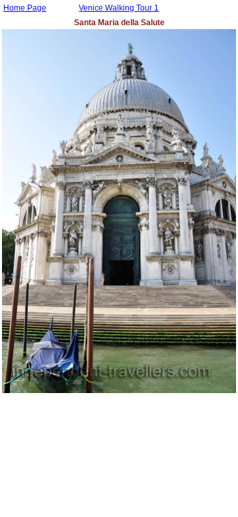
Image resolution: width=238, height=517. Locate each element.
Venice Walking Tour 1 (119, 8)
